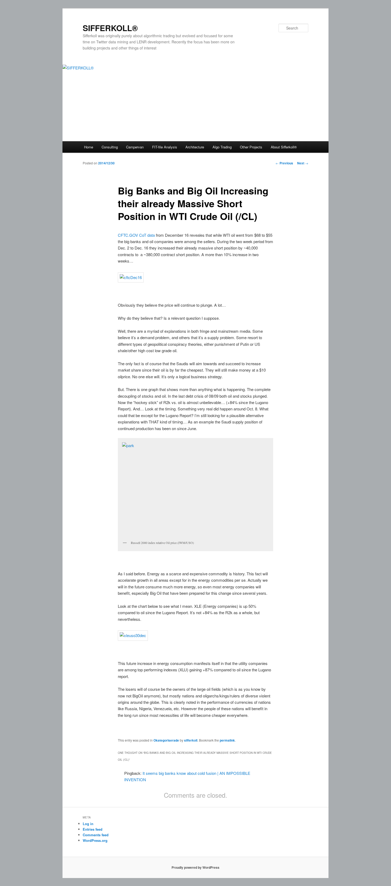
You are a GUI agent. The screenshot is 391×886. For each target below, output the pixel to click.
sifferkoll (190, 740)
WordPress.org (95, 840)
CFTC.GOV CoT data (136, 235)
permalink (227, 740)
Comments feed (96, 834)
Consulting (110, 146)
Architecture (194, 146)
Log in (88, 823)
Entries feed (92, 829)
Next (302, 163)
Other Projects (251, 146)
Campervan (135, 146)
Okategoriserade (166, 740)
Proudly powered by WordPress (195, 867)
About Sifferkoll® (284, 146)
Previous (284, 163)
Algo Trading (222, 146)
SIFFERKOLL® (110, 28)
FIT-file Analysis (164, 146)
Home (88, 146)
